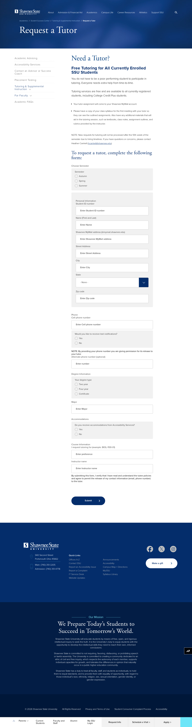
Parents (22, 720)
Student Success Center (40, 21)
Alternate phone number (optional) (88, 356)
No (80, 343)
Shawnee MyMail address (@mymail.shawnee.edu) (100, 232)
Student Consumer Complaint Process (132, 709)
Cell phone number (80, 317)
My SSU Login (91, 722)
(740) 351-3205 (48, 564)
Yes (80, 338)
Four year (83, 389)
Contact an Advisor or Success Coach (33, 72)
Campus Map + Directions (115, 567)
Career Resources (126, 12)
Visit (140, 722)
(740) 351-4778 (53, 569)
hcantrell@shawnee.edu (99, 143)
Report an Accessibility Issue (82, 567)
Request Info (115, 722)
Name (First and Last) (86, 218)
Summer (83, 185)
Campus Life (107, 12)
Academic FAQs (24, 101)
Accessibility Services (27, 64)
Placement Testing (25, 80)
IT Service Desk (76, 574)
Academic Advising (26, 58)
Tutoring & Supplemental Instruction (66, 21)
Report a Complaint (78, 570)
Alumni (73, 720)
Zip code (80, 291)
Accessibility (108, 563)
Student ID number (85, 203)
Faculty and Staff (59, 722)
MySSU (106, 570)
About (51, 12)
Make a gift (157, 563)
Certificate (84, 393)
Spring (82, 181)
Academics (92, 12)
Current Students (40, 722)
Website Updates (77, 578)
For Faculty (21, 95)
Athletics (143, 12)
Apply (166, 722)
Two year (83, 384)
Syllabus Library (110, 574)
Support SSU (157, 12)
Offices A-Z (74, 559)
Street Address (83, 246)
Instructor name (79, 461)
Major (74, 402)
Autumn (83, 176)
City (78, 260)
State (78, 274)
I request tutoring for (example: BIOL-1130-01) (93, 447)
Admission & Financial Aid (70, 12)
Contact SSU (75, 563)
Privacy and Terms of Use (97, 709)
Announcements (111, 559)
